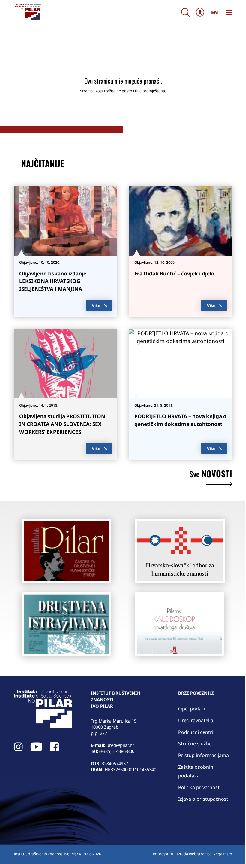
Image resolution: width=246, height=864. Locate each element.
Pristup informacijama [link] (203, 755)
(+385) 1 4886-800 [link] (116, 751)
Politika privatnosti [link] (199, 787)
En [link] (214, 12)
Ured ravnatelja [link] (195, 720)
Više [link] (96, 305)
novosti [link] (210, 474)
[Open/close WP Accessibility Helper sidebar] (200, 12)
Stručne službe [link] (195, 743)
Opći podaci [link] (191, 708)
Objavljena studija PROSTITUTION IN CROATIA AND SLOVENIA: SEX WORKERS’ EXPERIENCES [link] (62, 424)
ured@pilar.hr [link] (120, 745)
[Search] (185, 12)
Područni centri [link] (195, 732)
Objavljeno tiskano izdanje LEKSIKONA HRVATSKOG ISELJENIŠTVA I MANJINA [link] (52, 281)
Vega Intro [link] (222, 853)
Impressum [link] (163, 853)
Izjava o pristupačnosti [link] (204, 799)
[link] (28, 12)
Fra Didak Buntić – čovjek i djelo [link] (174, 273)
